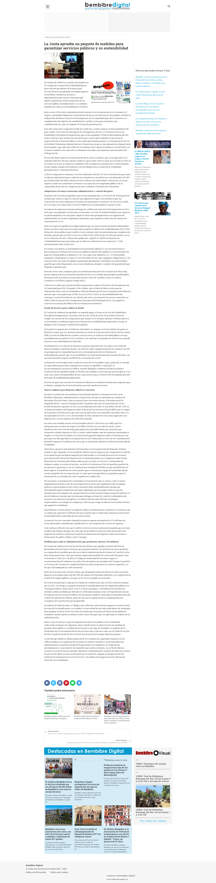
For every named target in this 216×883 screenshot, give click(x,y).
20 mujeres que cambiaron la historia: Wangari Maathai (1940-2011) (142, 208)
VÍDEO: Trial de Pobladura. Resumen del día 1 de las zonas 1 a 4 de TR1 (153, 812)
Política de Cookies (59, 872)
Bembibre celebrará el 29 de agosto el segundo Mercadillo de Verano (151, 132)
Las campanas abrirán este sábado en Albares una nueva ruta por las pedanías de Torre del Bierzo (151, 121)
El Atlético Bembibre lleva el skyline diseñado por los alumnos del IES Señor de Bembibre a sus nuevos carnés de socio (58, 786)
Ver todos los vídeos (153, 821)
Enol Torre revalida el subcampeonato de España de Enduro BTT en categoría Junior (88, 833)
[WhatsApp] (72, 683)
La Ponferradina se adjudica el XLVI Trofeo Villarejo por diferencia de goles (150, 94)
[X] (53, 683)
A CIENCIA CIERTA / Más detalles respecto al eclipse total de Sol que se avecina (142, 157)
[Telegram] (79, 683)
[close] (47, 6)
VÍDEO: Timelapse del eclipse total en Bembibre (151, 765)
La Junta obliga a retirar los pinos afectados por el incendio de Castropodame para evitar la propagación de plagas (149, 108)
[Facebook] (47, 683)
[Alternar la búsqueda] (169, 6)
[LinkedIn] (60, 683)
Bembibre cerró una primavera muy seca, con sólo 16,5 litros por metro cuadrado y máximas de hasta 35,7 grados (58, 834)
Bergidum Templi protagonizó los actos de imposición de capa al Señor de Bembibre (87, 785)
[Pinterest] (66, 683)
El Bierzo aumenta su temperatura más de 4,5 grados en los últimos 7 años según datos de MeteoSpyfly (115, 770)
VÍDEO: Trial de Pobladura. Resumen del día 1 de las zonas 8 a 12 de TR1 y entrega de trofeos (153, 779)
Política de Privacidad (36, 872)
